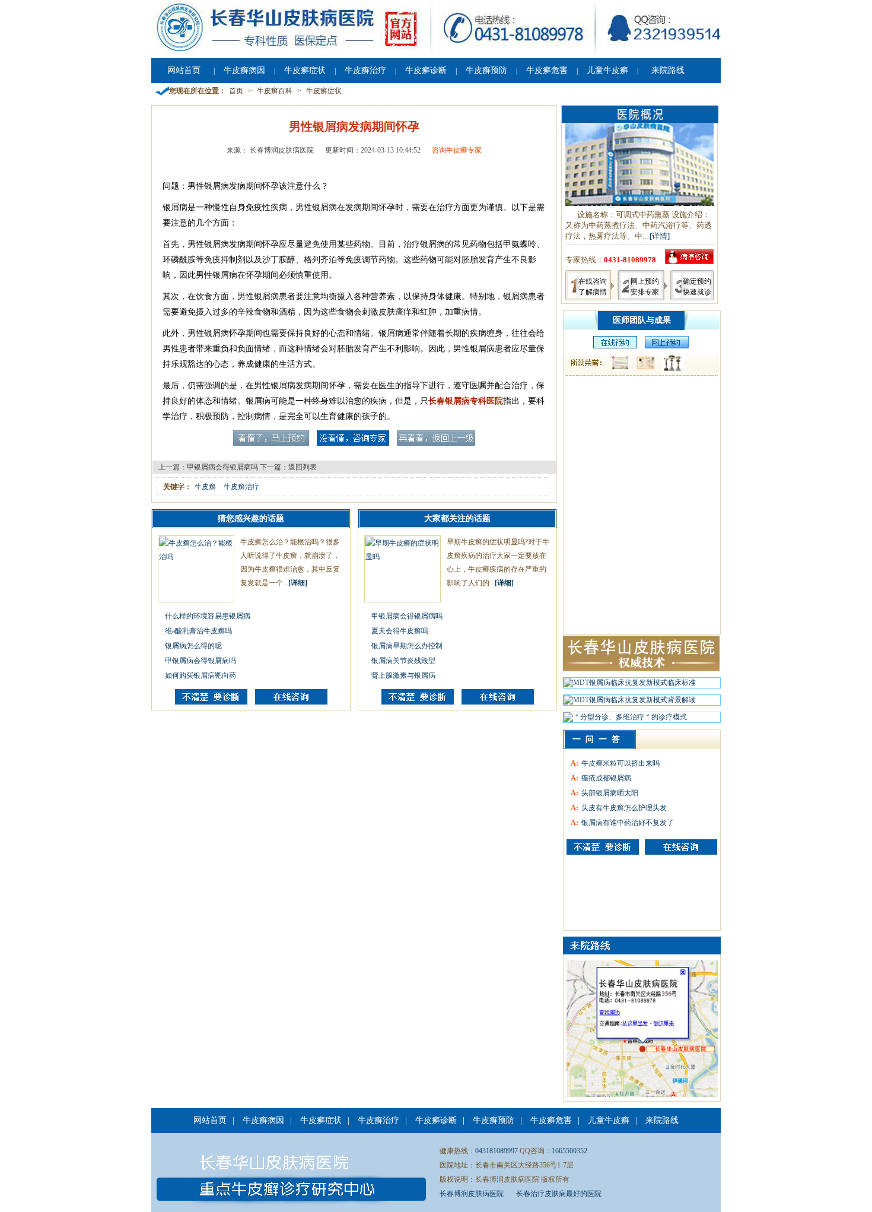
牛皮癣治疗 (365, 70)
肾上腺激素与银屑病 (403, 675)
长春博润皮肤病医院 (472, 1193)
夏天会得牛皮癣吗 (399, 631)
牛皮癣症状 (305, 70)
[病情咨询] (689, 261)
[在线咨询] (291, 702)
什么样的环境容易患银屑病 (207, 616)
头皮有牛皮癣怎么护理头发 (624, 808)
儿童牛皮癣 (607, 70)
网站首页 (184, 70)
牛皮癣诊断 (426, 70)
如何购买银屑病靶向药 (200, 675)
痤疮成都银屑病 (606, 778)
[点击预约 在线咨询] (271, 443)
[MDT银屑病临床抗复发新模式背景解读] (630, 703)
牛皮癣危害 (547, 70)
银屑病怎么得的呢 (193, 646)
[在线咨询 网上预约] (612, 346)
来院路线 (668, 70)
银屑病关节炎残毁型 (403, 660)
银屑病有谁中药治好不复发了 (627, 822)
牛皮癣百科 (274, 91)
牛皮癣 (205, 487)
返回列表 (302, 467)
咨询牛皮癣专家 (457, 150)
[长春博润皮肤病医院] (436, 52)
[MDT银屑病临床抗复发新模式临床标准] (630, 685)
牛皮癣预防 (486, 70)
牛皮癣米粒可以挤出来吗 (620, 763)
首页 (236, 91)
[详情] (660, 235)
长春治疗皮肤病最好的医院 (559, 1193)
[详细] (297, 583)
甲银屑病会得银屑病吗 (222, 467)
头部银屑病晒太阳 (609, 793)
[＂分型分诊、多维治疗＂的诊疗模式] (625, 720)
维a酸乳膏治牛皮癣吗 (198, 631)
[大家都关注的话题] (211, 702)
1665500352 (569, 1151)
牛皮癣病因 (244, 70)
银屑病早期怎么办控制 (407, 646)
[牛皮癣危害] (681, 847)
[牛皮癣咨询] (603, 847)
